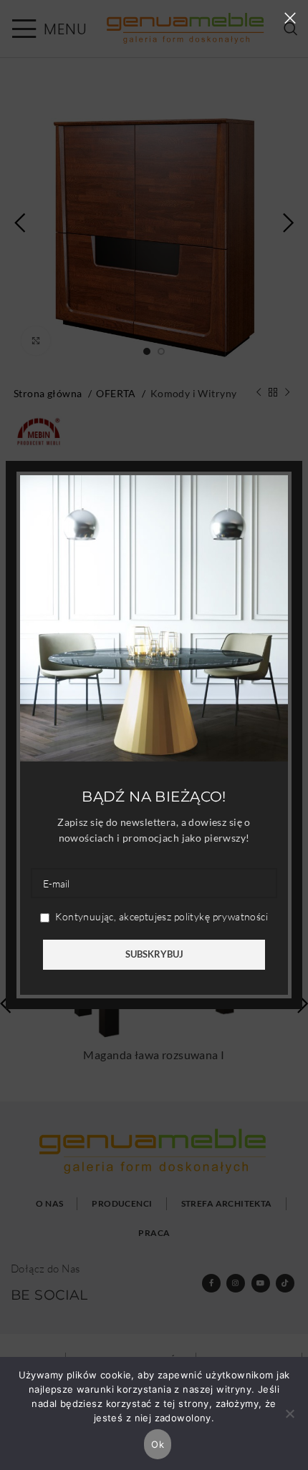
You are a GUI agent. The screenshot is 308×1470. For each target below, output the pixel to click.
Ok (157, 1444)
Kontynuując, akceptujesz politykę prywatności (160, 916)
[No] (290, 1421)
